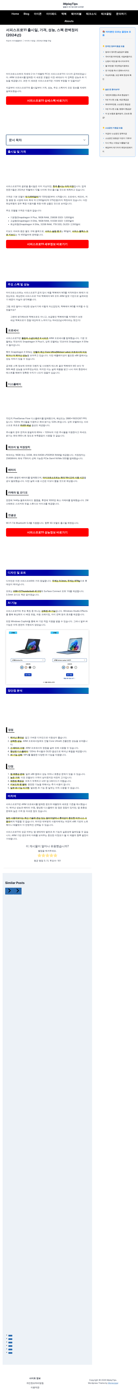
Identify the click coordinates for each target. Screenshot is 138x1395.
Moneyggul (113, 1383)
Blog (26, 13)
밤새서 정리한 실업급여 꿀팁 (117, 52)
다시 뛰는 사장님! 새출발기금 (117, 143)
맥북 (64, 13)
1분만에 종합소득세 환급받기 (117, 95)
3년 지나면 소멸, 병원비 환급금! (118, 109)
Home (15, 13)
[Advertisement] (47, 57)
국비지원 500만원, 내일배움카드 (118, 57)
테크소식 (91, 13)
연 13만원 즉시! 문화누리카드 (117, 70)
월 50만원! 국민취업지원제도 (117, 66)
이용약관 (35, 1387)
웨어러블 (76, 13)
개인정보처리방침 (35, 1383)
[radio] (39, 855)
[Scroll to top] (132, 1380)
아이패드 (51, 13)
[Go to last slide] (9, 891)
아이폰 (38, 13)
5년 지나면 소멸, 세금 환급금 (117, 100)
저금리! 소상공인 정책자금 (116, 134)
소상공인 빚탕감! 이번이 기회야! (118, 138)
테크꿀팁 (106, 13)
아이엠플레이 (17, 41)
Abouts (69, 21)
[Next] (17, 891)
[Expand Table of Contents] (84, 140)
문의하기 (121, 13)
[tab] (10, 1335)
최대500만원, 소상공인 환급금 (117, 104)
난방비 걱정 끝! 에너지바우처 (117, 61)
